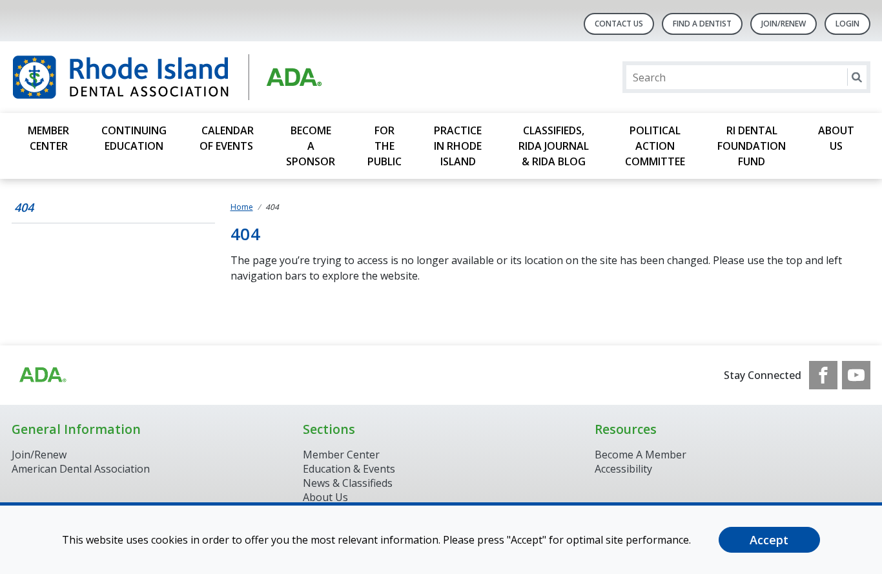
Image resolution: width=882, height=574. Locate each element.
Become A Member (640, 454)
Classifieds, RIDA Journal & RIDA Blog (553, 146)
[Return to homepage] (178, 77)
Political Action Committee (655, 146)
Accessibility (623, 469)
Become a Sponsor (310, 146)
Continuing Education (134, 138)
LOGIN (847, 23)
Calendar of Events (226, 138)
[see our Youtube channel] (856, 375)
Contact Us (619, 23)
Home (242, 206)
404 (24, 207)
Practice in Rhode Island (458, 146)
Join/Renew (783, 23)
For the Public (384, 146)
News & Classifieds (348, 483)
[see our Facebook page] (823, 375)
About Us (836, 138)
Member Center (48, 138)
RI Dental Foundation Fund (751, 146)
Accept (769, 540)
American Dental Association (81, 469)
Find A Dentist (702, 23)
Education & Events (349, 469)
